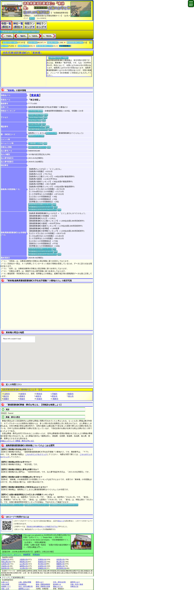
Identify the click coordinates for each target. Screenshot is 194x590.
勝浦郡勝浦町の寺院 (44, 46)
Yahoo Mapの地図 (35, 117)
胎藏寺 (6, 399)
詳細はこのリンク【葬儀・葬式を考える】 (17, 441)
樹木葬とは (57, 584)
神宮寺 (38, 396)
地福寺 (22, 399)
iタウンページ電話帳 (36, 126)
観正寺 (6, 396)
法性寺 (7, 394)
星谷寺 (54, 396)
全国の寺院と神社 (10, 43)
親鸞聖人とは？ (24, 589)
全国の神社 (32, 43)
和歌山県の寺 (6, 562)
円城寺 (54, 394)
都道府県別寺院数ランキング (40, 204)
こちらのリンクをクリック (36, 454)
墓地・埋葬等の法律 (43, 586)
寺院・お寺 (5, 589)
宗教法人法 (74, 586)
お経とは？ (5, 582)
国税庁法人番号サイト (37, 147)
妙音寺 (23, 394)
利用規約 (36, 555)
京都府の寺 (5, 559)
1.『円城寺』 (8, 36)
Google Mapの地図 (36, 115)
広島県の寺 (5, 564)
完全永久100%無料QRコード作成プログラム (42, 526)
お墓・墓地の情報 (25, 582)
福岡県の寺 (24, 566)
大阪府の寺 (24, 559)
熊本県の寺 (5, 568)
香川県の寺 (42, 564)
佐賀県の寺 (42, 566)
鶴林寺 (55, 399)
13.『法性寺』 (34, 36)
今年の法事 (5, 584)
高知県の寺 (5, 566)
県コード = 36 (51, 133)
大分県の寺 (24, 568)
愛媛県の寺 (60, 564)
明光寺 (39, 394)
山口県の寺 (24, 564)
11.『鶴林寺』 (22, 36)
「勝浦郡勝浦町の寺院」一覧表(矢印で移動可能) (19, 32)
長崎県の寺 (60, 566)
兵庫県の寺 (42, 559)
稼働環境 (26, 555)
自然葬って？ (6, 586)
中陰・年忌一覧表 (76, 584)
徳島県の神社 (52, 43)
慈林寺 (22, 396)
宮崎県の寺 (42, 568)
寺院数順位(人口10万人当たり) (40, 207)
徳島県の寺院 (23, 46)
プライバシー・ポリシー (11, 555)
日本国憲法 (22, 584)
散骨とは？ (40, 582)
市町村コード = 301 (36, 136)
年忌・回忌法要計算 (26, 586)
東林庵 (11, 90)
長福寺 (39, 399)
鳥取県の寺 (24, 562)
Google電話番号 (34, 124)
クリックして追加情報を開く (13, 577)
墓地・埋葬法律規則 (43, 584)
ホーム (32, 18)
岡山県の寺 (60, 562)
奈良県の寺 (60, 559)
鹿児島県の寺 (61, 568)
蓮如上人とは (58, 586)
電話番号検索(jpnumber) (38, 129)
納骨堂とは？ (75, 582)
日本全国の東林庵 (35, 111)
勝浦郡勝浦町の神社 (75, 43)
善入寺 (71, 396)
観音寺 (71, 394)
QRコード (60, 521)
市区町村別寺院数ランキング (40, 249)
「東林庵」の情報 (35, 143)
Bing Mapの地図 (34, 120)
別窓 (46, 115)
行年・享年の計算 (59, 582)
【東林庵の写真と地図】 (58, 58)
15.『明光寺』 (48, 36)
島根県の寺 (42, 562)
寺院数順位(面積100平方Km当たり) (42, 210)
